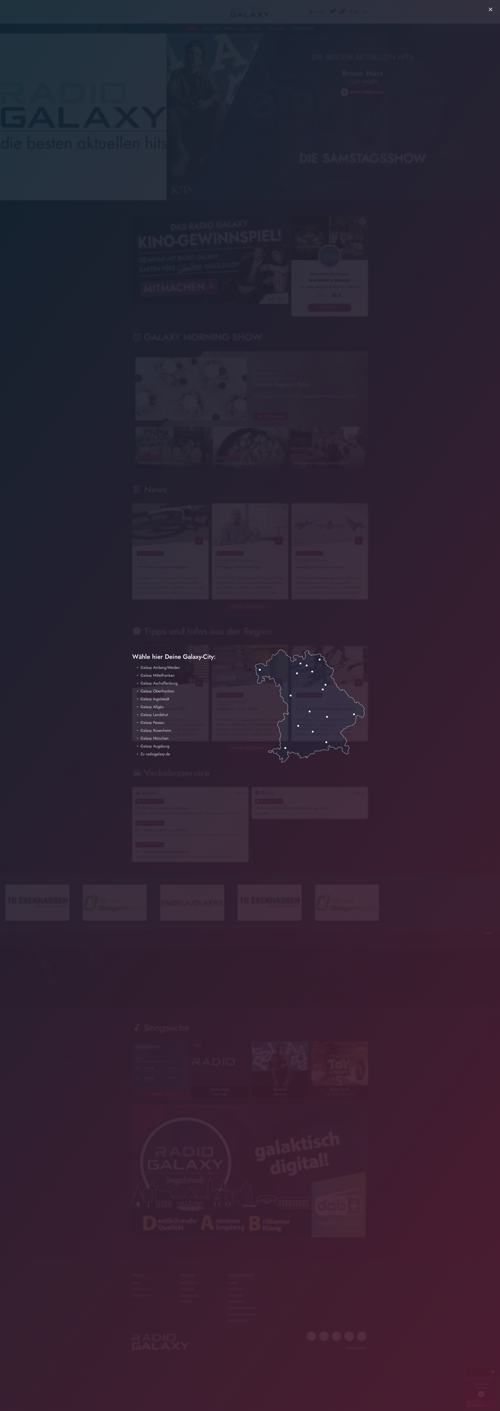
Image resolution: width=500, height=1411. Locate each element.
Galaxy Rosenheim (155, 730)
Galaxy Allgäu (152, 707)
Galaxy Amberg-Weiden (160, 667)
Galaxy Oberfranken (157, 691)
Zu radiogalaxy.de (155, 754)
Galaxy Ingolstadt (154, 699)
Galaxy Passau (152, 722)
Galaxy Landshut (154, 715)
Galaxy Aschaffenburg (159, 683)
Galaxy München (154, 738)
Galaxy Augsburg (154, 746)
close (490, 9)
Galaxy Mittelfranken (157, 675)
